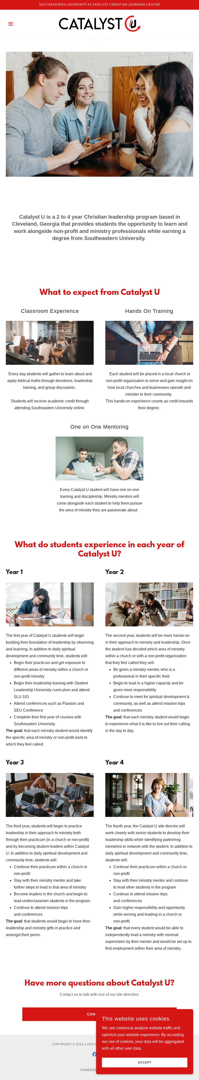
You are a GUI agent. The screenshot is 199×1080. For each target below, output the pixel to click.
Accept (144, 1062)
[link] (99, 23)
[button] (20, 24)
